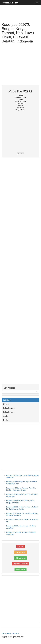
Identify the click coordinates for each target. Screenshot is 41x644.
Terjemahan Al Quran (20, 564)
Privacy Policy (6, 633)
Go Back (20, 154)
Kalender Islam (9, 412)
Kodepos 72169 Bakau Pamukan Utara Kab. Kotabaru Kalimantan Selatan (21, 489)
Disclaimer (15, 633)
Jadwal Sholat (20, 569)
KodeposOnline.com (10, 2)
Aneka (5, 416)
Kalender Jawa (9, 408)
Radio (5, 420)
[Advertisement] (20, 64)
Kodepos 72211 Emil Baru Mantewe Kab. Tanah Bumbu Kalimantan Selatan (22, 508)
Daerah (6, 404)
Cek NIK (20, 547)
